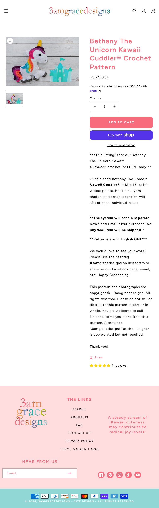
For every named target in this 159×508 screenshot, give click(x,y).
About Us (79, 417)
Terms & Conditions (79, 449)
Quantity (95, 98)
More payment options (121, 145)
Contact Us (79, 433)
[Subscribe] (69, 473)
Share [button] (99, 357)
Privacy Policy (79, 441)
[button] (6, 11)
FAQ (79, 425)
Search (79, 409)
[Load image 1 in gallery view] (14, 99)
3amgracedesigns (54, 501)
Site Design (84, 501)
